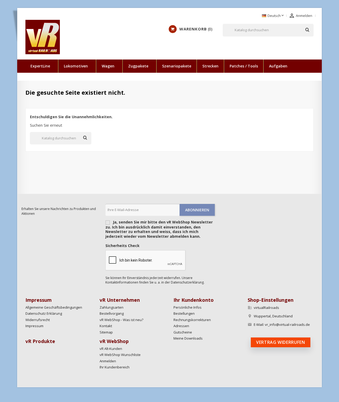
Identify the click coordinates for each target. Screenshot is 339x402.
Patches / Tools (244, 65)
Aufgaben (278, 65)
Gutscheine (182, 332)
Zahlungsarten (111, 307)
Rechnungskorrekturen (192, 319)
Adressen (181, 325)
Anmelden (108, 361)
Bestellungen (184, 313)
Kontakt (106, 325)
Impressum (34, 325)
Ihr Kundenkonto (193, 300)
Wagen (108, 65)
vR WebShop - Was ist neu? (121, 319)
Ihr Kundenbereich (115, 367)
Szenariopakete (176, 65)
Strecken (210, 65)
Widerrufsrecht (37, 319)
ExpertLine (40, 65)
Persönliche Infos (187, 307)
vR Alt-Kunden (111, 348)
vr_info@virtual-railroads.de (287, 324)
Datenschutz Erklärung (43, 313)
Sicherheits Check (122, 245)
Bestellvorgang (112, 313)
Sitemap (106, 332)
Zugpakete (138, 65)
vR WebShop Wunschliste (120, 354)
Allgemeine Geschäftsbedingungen (53, 307)
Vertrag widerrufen (280, 342)
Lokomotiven (76, 65)
